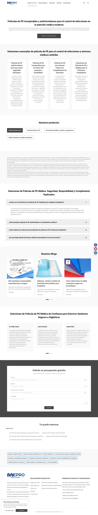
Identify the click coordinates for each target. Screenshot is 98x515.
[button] (47, 299)
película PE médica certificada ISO (54, 433)
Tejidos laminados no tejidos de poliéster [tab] (20, 137)
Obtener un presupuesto (49, 36)
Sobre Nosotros (42, 3)
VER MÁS (11, 292)
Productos (52, 3)
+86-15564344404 (72, 495)
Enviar (49, 407)
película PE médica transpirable (56, 436)
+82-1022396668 (73, 498)
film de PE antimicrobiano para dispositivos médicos (26, 436)
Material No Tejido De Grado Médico (52, 485)
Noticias (59, 3)
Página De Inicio (32, 3)
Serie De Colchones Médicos (50, 482)
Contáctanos (66, 3)
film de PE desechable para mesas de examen (24, 433)
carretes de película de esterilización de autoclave (25, 439)
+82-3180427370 (68, 492)
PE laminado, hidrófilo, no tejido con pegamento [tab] (59, 130)
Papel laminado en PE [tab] (15, 130)
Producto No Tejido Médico (49, 488)
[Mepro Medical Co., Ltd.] (12, 3)
